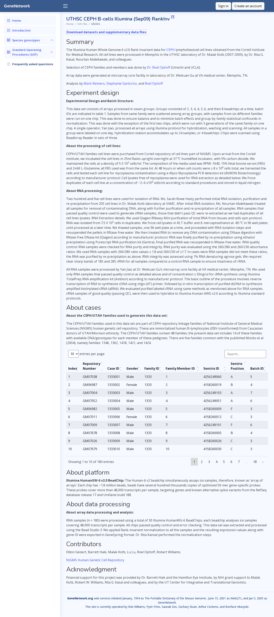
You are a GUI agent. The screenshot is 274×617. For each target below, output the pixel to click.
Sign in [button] (223, 6)
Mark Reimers (94, 83)
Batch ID (257, 368)
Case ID (113, 368)
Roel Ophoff (154, 83)
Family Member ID (180, 368)
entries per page (92, 354)
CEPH (170, 50)
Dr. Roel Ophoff (158, 67)
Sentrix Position (237, 366)
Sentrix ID (211, 368)
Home (70, 24)
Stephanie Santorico (121, 83)
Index (72, 368)
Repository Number (91, 366)
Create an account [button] (248, 6)
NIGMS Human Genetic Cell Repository (95, 560)
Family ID (151, 368)
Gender (132, 368)
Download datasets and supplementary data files (106, 32)
